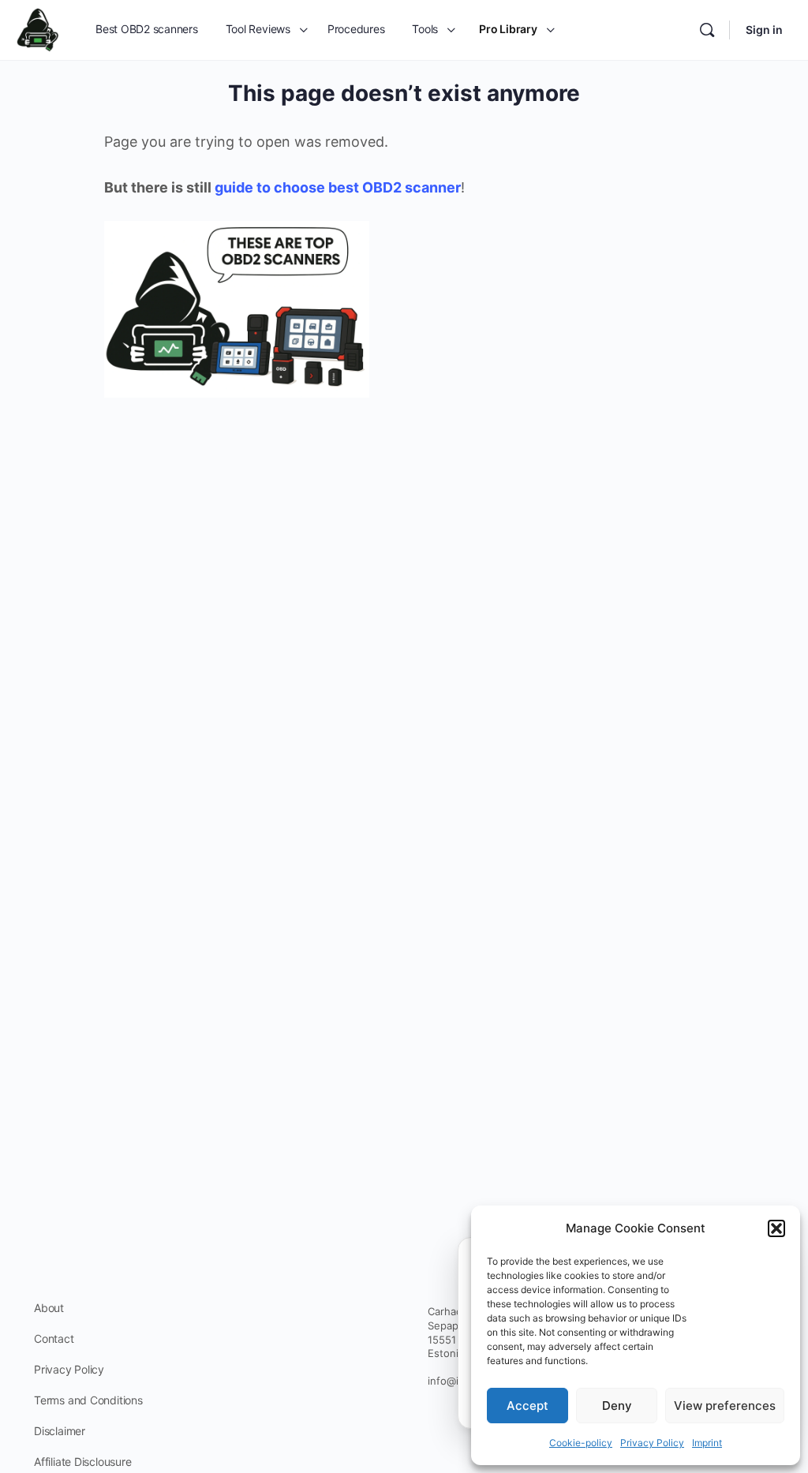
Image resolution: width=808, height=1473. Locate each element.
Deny (617, 1405)
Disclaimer (59, 1430)
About (49, 1307)
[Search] (707, 30)
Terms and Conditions (88, 1400)
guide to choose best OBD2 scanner (338, 187)
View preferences (725, 1405)
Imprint (707, 1443)
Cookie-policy (580, 1443)
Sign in (764, 29)
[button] (776, 1228)
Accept (527, 1405)
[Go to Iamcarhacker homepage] (38, 28)
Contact (54, 1338)
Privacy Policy (652, 1443)
